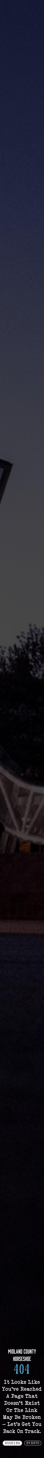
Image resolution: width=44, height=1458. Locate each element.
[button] (12, 1443)
